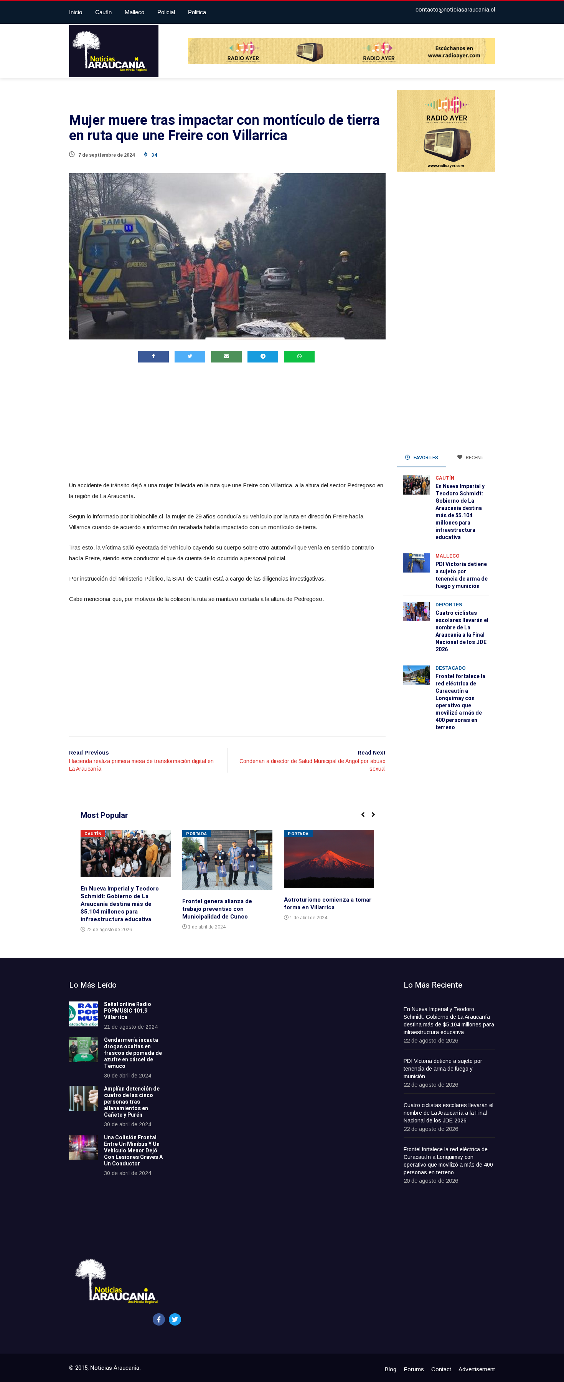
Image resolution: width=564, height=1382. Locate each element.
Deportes (448, 604)
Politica (197, 12)
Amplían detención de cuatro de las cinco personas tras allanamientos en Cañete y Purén (132, 1102)
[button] (366, 818)
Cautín (103, 12)
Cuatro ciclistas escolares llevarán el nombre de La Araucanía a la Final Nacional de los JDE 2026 (461, 631)
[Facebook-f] (159, 1319)
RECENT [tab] (474, 457)
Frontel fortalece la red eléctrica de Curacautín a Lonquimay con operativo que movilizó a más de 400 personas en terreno (460, 702)
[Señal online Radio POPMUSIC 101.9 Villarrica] (83, 1013)
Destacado (450, 668)
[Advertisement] (227, 423)
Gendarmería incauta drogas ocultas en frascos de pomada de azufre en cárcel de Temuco (133, 1053)
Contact (441, 1369)
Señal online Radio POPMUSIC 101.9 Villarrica (127, 1010)
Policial (166, 12)
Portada (196, 834)
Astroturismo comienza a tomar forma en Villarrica (327, 903)
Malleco (134, 12)
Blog (390, 1369)
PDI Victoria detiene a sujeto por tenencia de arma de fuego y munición (461, 575)
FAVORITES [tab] (425, 457)
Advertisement (476, 1369)
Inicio (75, 12)
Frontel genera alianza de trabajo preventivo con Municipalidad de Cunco (217, 909)
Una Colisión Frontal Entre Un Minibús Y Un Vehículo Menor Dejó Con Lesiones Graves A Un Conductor (133, 1150)
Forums (414, 1369)
